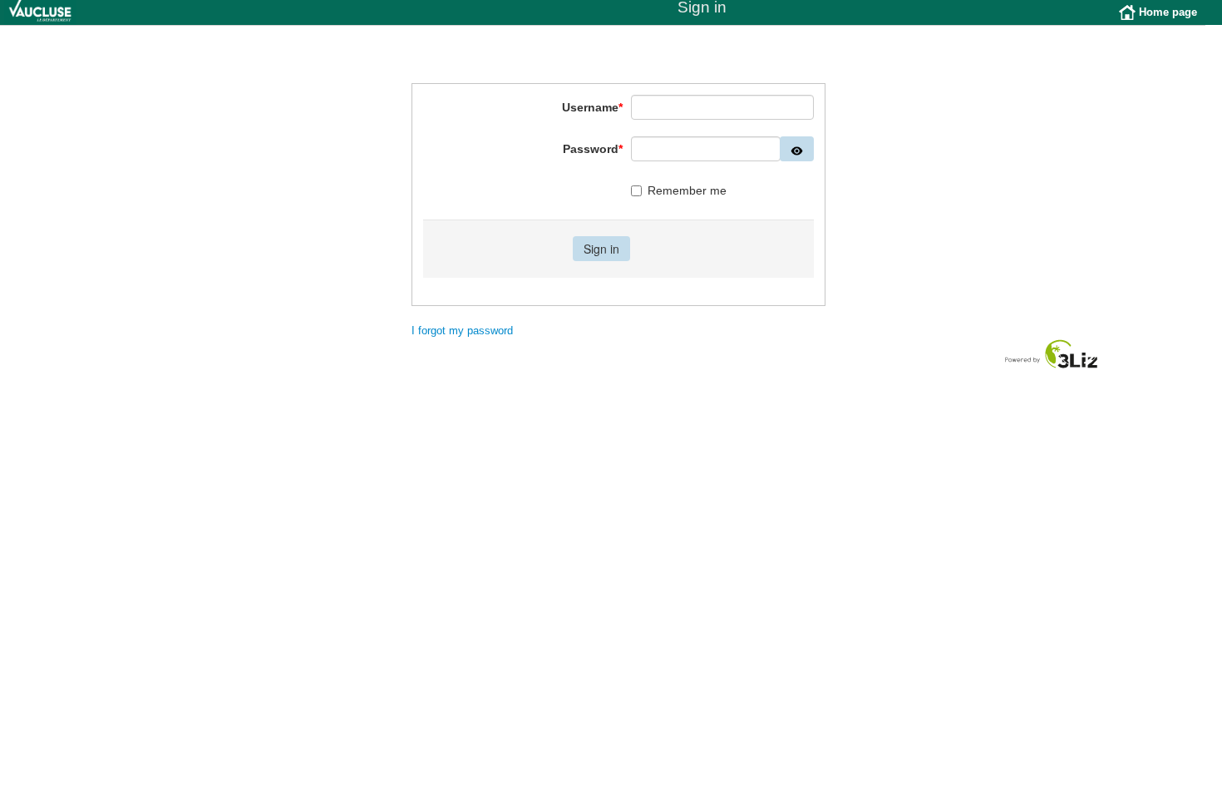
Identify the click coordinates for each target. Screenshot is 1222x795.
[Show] (797, 148)
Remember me (687, 190)
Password (593, 149)
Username (592, 107)
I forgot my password (462, 330)
